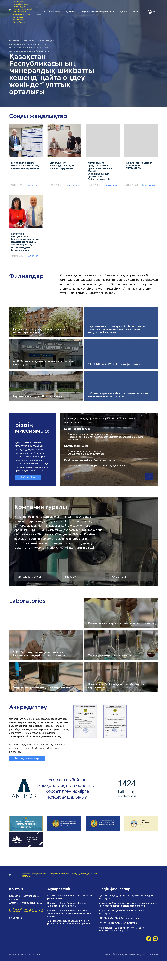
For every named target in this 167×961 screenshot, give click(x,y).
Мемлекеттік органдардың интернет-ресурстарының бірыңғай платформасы (69, 922)
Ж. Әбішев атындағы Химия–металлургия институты (121, 912)
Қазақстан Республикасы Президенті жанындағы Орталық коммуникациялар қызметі (69, 913)
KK (154, 12)
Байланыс (137, 11)
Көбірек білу (28, 477)
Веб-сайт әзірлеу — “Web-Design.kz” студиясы (131, 954)
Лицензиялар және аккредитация (97, 11)
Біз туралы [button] (54, 11)
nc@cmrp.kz (15, 917)
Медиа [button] (121, 11)
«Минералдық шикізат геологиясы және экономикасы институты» (121, 929)
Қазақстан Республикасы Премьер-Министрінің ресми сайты (67, 904)
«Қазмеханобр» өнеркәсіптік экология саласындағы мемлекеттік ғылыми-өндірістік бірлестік (127, 904)
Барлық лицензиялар (27, 758)
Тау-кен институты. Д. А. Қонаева (117, 923)
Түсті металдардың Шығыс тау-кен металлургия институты (126, 897)
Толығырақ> (34, 185)
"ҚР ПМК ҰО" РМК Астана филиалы (118, 918)
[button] (149, 476)
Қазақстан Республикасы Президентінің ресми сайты (70, 897)
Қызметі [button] (70, 11)
